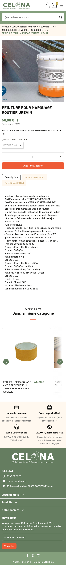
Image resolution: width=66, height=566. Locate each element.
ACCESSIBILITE (38, 30)
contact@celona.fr (16, 481)
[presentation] (6, 362)
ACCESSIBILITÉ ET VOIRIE (15, 30)
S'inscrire (9, 545)
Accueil (5, 26)
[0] (54, 5)
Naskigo (49, 561)
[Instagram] (38, 556)
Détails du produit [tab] (35, 176)
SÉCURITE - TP (46, 26)
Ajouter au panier (33, 165)
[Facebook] (27, 556)
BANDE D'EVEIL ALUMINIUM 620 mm (14, 383)
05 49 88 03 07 (14, 476)
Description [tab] (11, 177)
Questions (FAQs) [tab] (14, 182)
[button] (62, 5)
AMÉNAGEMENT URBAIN (24, 26)
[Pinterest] (33, 556)
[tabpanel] (33, 240)
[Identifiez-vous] (47, 5)
